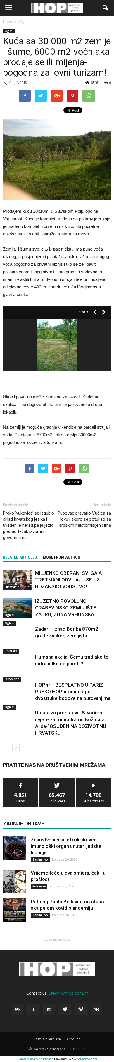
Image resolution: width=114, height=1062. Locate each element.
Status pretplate (47, 1039)
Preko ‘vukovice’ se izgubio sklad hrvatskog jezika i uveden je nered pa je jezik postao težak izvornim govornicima (28, 525)
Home (8, 21)
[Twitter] (65, 1009)
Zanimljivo (40, 859)
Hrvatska (11, 651)
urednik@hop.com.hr (68, 993)
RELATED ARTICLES (20, 557)
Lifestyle (11, 587)
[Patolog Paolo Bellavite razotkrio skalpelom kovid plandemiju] (14, 910)
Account (73, 1039)
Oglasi (9, 31)
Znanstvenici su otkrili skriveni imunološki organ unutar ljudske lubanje (66, 846)
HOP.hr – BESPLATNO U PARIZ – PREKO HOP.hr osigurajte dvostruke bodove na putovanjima (72, 691)
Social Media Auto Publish (35, 1059)
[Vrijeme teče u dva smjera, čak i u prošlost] (14, 881)
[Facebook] (33, 1009)
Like (20, 780)
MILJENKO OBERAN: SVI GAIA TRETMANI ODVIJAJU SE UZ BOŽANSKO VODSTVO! (68, 579)
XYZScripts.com (85, 1059)
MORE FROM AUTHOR (61, 557)
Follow (57, 780)
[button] (106, 8)
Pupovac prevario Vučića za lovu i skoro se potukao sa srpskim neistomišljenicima (84, 519)
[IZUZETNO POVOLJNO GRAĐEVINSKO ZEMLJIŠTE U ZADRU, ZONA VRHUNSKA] (17, 608)
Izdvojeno (12, 679)
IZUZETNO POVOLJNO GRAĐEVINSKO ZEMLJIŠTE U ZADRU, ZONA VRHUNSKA (68, 607)
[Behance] (17, 1009)
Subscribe (93, 780)
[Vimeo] (81, 1009)
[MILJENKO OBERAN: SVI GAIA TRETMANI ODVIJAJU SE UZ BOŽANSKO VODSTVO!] (17, 580)
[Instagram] (49, 1009)
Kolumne (39, 886)
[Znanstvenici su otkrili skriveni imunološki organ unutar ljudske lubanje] (14, 848)
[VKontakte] (96, 1009)
